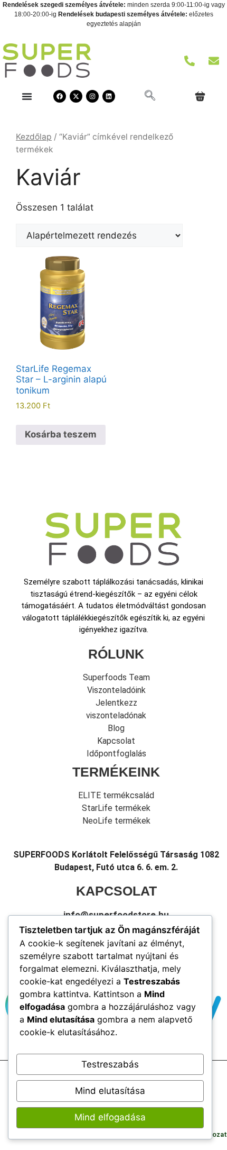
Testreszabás (110, 1064)
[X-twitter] (76, 96)
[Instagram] (92, 96)
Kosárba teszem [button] (61, 434)
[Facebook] (59, 96)
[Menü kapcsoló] (27, 96)
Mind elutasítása (110, 1090)
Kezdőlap (34, 137)
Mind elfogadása (110, 1117)
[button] (149, 96)
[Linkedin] (108, 96)
